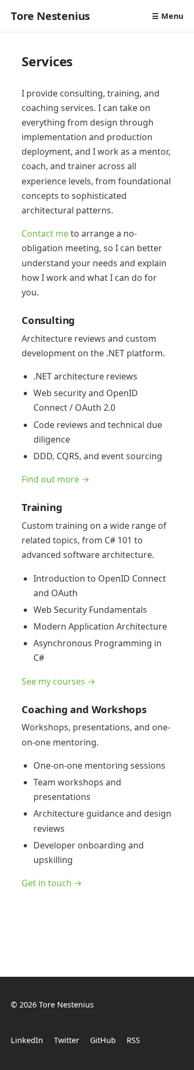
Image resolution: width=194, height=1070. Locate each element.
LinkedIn (27, 1040)
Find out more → (55, 479)
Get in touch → (52, 883)
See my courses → (58, 681)
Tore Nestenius (50, 16)
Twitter (66, 1040)
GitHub (103, 1040)
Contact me (45, 233)
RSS (133, 1040)
